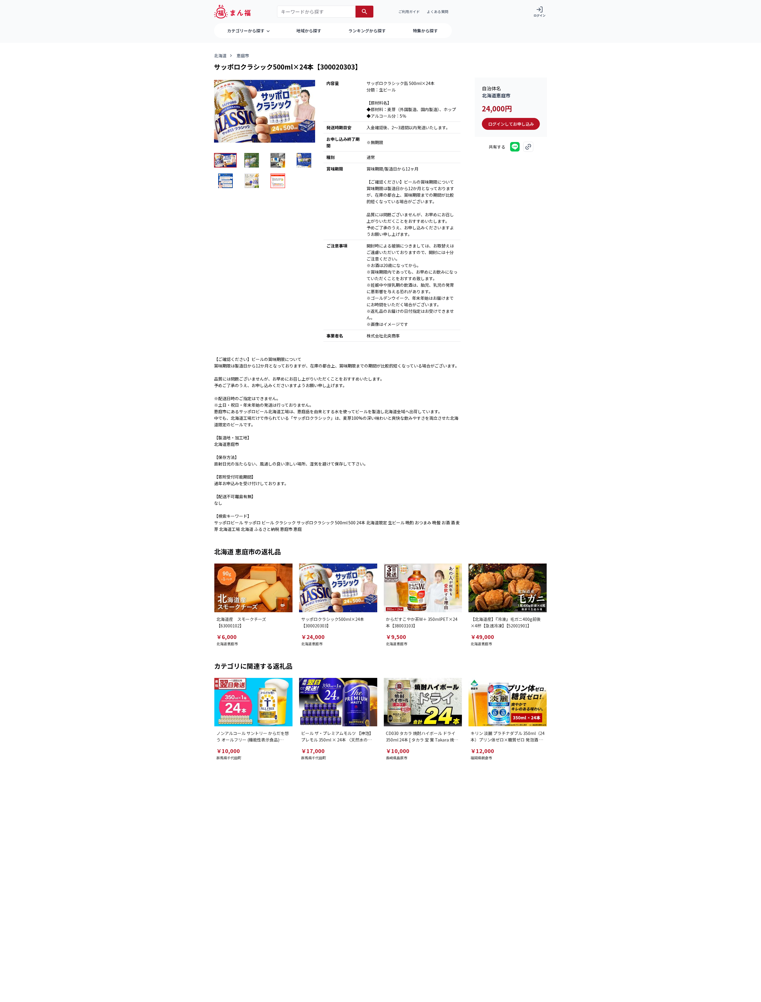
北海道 (220, 55)
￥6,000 (226, 636)
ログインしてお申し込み (511, 124)
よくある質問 (437, 11)
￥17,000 (313, 751)
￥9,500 (396, 636)
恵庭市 (243, 56)
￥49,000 (482, 636)
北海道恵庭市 (496, 95)
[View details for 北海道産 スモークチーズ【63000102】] (253, 588)
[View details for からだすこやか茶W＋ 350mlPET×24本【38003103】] (422, 588)
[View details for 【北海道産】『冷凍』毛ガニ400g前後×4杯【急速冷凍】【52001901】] (507, 588)
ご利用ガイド (409, 11)
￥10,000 (228, 751)
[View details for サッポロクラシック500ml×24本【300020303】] (338, 588)
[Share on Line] (515, 147)
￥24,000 (313, 636)
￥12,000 (482, 751)
